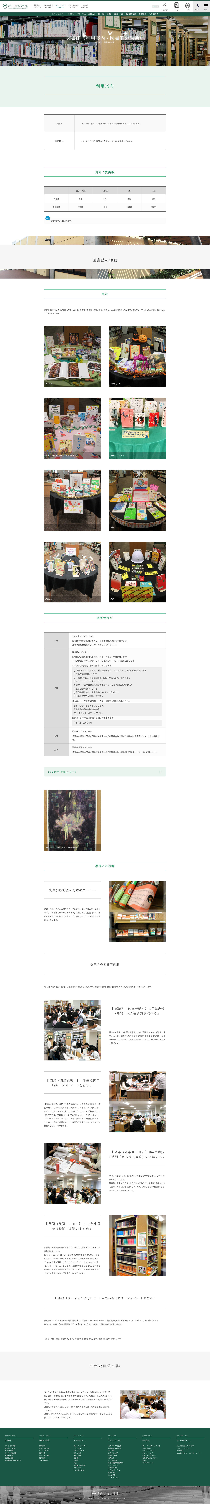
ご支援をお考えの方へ (149, 1458)
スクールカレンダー (58, 14)
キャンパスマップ (148, 1451)
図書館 (116, 14)
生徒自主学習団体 (131, 14)
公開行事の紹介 (113, 1453)
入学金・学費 (112, 1455)
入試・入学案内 (73, 6)
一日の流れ (70, 14)
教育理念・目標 (10, 1448)
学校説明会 (111, 1451)
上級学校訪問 (112, 1468)
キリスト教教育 (44, 1451)
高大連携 (42, 1458)
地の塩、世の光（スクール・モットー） (190, 1453)
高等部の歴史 (9, 1451)
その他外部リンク (183, 1438)
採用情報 (180, 1451)
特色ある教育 (48, 6)
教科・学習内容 (44, 1448)
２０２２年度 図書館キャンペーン (62, 772)
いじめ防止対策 (153, 14)
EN (157, 6)
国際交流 (42, 1453)
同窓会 (144, 1460)
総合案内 (85, 6)
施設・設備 (101, 14)
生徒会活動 (91, 14)
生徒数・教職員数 (11, 1453)
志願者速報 (111, 1472)
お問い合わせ (146, 1448)
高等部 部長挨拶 (10, 1446)
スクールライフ (61, 6)
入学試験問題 (112, 1460)
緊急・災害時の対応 (149, 1455)
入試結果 (111, 1458)
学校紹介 (36, 6)
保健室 (109, 14)
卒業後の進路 (9, 1458)
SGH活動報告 (43, 1460)
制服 (121, 14)
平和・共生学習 (44, 1455)
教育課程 (42, 1446)
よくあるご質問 (113, 1477)
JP (154, 6)
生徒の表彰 (142, 14)
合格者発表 (111, 1475)
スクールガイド (113, 1465)
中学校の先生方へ (114, 1470)
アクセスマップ (147, 1453)
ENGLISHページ (147, 1463)
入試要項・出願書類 (114, 1448)
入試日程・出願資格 (114, 1446)
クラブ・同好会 (81, 14)
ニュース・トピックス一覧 (151, 1446)
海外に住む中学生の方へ (116, 1463)
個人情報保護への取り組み (185, 1446)
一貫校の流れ (9, 1455)
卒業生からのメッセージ (13, 1460)
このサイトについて (183, 1448)
